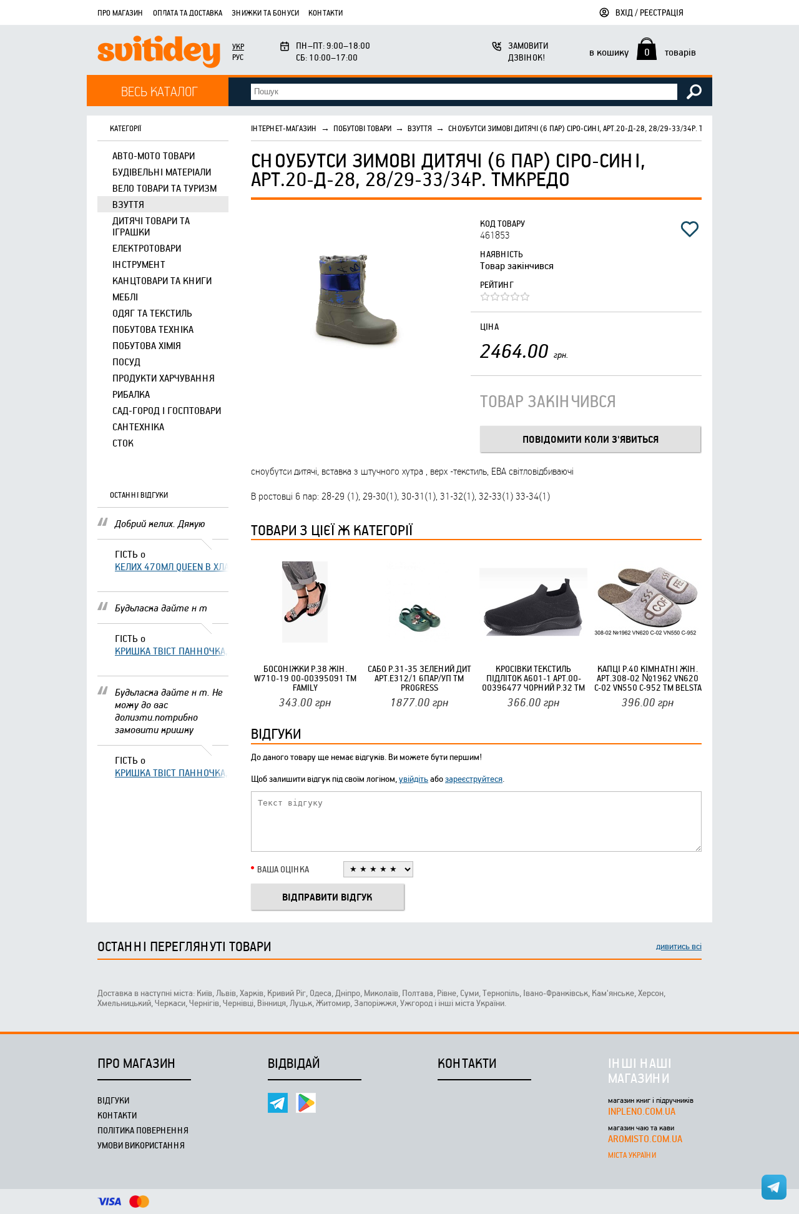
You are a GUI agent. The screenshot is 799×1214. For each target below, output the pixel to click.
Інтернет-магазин (284, 128)
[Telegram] (278, 1103)
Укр (238, 46)
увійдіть (413, 778)
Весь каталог (159, 90)
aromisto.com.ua (645, 1138)
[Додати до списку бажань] (689, 229)
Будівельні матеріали (161, 171)
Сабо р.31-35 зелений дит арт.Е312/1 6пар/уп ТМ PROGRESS (419, 678)
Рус (237, 57)
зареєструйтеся (473, 778)
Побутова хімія (146, 345)
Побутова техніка (153, 329)
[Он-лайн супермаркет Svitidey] (158, 53)
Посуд (126, 361)
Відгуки (113, 1100)
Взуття (128, 204)
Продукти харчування (163, 378)
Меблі (125, 296)
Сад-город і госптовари (166, 410)
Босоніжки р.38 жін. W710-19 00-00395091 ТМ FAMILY (305, 678)
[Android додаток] (306, 1103)
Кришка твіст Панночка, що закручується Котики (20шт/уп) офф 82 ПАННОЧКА (171, 650)
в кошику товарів (642, 52)
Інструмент (138, 264)
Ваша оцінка (283, 869)
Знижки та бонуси (265, 12)
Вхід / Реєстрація (649, 12)
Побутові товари (362, 128)
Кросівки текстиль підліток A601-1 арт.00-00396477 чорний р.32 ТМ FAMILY (533, 678)
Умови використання (141, 1145)
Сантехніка (138, 426)
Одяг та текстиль (152, 313)
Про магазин (120, 12)
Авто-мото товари (153, 155)
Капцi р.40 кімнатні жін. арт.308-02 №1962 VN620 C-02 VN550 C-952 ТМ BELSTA (648, 678)
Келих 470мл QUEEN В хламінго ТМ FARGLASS (171, 566)
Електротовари (146, 248)
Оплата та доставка (187, 12)
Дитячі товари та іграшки (151, 226)
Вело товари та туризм (164, 188)
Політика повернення (143, 1130)
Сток (123, 443)
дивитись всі (679, 946)
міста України (632, 1155)
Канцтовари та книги (162, 280)
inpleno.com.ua (641, 1111)
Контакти (325, 12)
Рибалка (131, 394)
